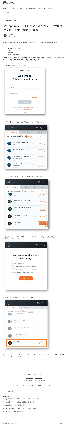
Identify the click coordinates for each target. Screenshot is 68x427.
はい (30, 377)
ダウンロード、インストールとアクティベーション (29, 8)
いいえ (38, 377)
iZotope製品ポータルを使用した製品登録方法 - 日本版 (18, 402)
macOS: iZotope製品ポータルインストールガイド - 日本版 (19, 408)
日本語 (62, 423)
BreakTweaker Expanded (14, 48)
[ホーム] (9, 2)
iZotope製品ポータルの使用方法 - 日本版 (15, 405)
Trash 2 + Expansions (13, 54)
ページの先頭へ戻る (9, 391)
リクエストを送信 (39, 385)
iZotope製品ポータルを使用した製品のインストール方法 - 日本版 (21, 399)
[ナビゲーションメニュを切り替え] (62, 3)
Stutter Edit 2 (11, 52)
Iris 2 (8, 50)
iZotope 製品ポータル (49, 8)
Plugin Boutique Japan (9, 8)
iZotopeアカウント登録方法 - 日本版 (13, 411)
